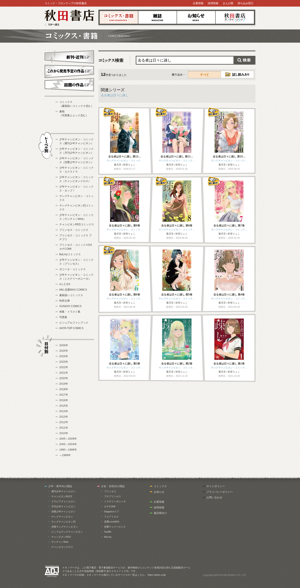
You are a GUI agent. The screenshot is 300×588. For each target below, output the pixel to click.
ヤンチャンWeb (59, 542)
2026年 (63, 345)
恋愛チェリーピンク (115, 526)
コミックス (119, 17)
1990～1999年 (68, 449)
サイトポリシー (215, 486)
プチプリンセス (112, 496)
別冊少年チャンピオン (63, 511)
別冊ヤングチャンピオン (64, 526)
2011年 (63, 427)
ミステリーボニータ (115, 501)
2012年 (63, 422)
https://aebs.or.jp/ (157, 574)
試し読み (237, 74)
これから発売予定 (69, 71)
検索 (244, 60)
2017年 (63, 394)
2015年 (63, 405)
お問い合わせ (214, 497)
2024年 (63, 356)
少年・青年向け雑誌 (60, 486)
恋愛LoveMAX (111, 521)
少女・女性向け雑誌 (113, 486)
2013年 (63, 416)
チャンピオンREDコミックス (76, 224)
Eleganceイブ (111, 511)
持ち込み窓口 (245, 3)
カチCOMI (109, 506)
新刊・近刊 (69, 56)
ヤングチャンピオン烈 (63, 521)
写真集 (63, 317)
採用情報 (213, 3)
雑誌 (157, 17)
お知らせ (196, 17)
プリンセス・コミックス (73, 229)
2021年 (63, 372)
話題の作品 (69, 84)
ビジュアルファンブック (73, 322)
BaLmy (108, 536)
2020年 (63, 378)
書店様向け (160, 513)
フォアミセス (111, 516)
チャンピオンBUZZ (61, 496)
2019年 (63, 383)
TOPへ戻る (52, 24)
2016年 (63, 400)
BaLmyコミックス (70, 254)
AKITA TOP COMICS (71, 328)
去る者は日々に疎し (114, 95)
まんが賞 (228, 3)
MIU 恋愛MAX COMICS (73, 289)
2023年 (63, 361)
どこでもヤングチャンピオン (67, 531)
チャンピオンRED (61, 536)
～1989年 (65, 455)
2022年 (63, 367)
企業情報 (198, 3)
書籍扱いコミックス (71, 295)
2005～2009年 (68, 438)
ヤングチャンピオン (62, 516)
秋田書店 (69, 18)
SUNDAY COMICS (70, 306)
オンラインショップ (235, 17)
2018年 (63, 389)
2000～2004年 (68, 444)
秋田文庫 (64, 300)
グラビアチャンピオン (63, 501)
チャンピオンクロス (62, 547)
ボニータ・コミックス (72, 269)
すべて (204, 74)
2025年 (63, 350)
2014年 (63, 411)
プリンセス (110, 491)
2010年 (63, 433)
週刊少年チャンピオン (63, 491)
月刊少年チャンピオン (63, 506)
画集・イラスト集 (69, 311)
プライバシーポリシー (219, 491)
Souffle (107, 531)
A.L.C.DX (64, 284)
